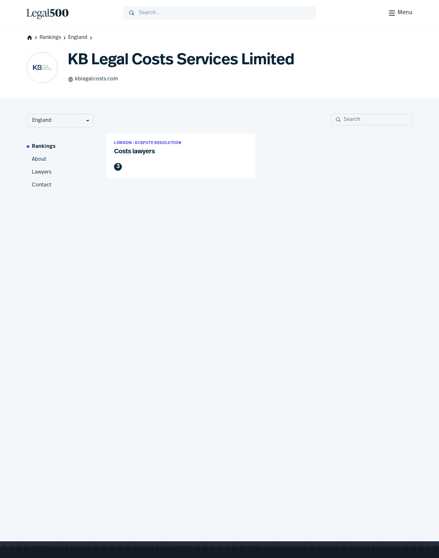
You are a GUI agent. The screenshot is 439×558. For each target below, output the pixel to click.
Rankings (50, 37)
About (39, 159)
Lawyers (41, 172)
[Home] (70, 12)
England (77, 37)
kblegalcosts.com (96, 79)
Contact (41, 185)
